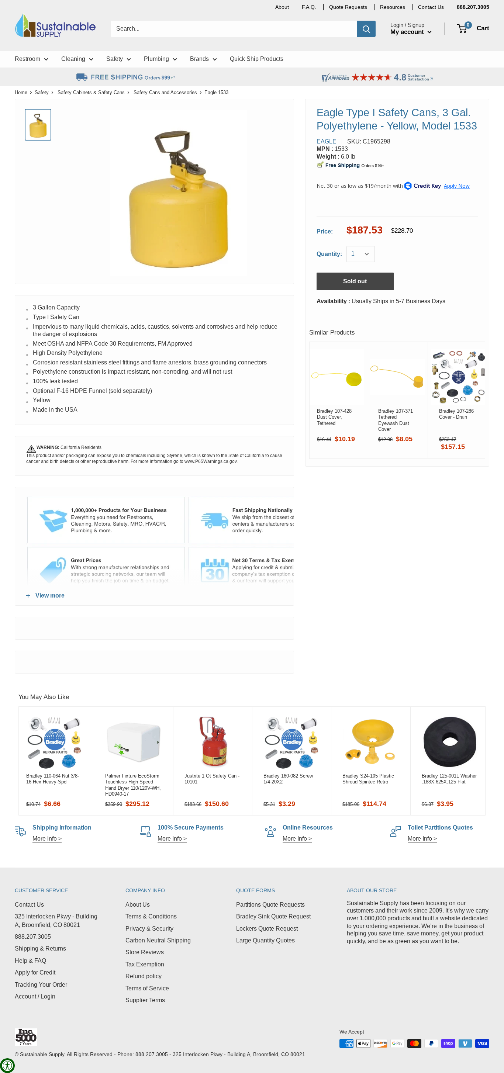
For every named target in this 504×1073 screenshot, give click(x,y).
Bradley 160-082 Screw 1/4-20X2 (288, 779)
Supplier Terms (145, 1000)
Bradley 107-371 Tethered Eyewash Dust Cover (395, 420)
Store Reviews (144, 952)
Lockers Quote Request (267, 928)
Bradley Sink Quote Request (273, 916)
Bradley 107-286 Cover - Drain (456, 414)
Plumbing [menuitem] (156, 59)
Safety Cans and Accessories (165, 92)
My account (408, 31)
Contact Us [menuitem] (431, 7)
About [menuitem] (282, 7)
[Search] (366, 29)
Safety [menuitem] (114, 59)
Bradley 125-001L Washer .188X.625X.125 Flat (449, 779)
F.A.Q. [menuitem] (309, 7)
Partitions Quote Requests (270, 904)
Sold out (355, 281)
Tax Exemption (144, 964)
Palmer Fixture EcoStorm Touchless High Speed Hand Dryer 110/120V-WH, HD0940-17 (133, 785)
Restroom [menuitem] (27, 59)
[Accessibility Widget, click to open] (7, 1065)
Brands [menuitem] (199, 59)
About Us (137, 904)
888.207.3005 (33, 937)
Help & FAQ (30, 961)
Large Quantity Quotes (265, 940)
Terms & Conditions (151, 916)
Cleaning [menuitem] (73, 59)
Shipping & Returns (40, 948)
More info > (47, 838)
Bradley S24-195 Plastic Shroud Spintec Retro (368, 779)
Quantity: (329, 254)
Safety (42, 92)
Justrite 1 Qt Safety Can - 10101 (211, 779)
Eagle (326, 141)
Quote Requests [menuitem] (348, 7)
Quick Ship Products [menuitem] (256, 59)
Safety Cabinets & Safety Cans (91, 92)
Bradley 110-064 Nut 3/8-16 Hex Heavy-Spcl (52, 779)
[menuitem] (473, 7)
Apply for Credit (35, 972)
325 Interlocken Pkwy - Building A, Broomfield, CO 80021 (56, 920)
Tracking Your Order (41, 985)
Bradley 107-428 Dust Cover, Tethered (334, 417)
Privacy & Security (149, 928)
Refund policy (143, 976)
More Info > (172, 838)
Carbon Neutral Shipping (158, 940)
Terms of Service (147, 988)
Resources (392, 7)
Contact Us (29, 904)
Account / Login (35, 996)
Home (21, 92)
